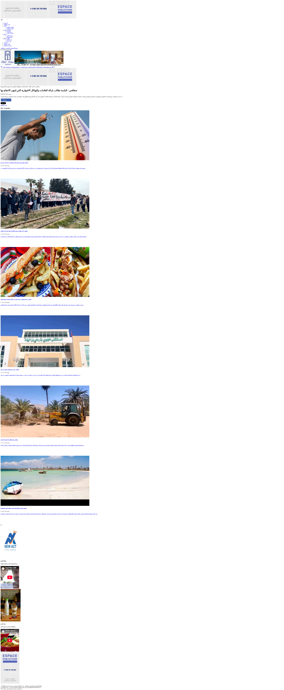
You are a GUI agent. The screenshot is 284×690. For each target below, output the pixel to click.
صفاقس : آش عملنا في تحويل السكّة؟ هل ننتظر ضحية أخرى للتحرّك (14, 231)
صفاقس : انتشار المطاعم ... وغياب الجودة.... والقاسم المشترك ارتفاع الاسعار (16, 299)
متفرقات (9, 31)
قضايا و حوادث (7, 30)
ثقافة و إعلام (7, 38)
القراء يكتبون (7, 44)
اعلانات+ (22, 67)
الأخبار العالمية (10, 27)
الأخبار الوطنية (10, 28)
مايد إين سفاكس (8, 45)
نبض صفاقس (7, 24)
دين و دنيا (9, 41)
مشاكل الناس (10, 33)
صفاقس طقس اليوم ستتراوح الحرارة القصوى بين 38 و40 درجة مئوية (14, 162)
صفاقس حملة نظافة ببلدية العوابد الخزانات (9, 439)
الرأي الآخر (9, 40)
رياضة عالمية (10, 35)
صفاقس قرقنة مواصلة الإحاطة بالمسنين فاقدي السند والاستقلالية (14, 508)
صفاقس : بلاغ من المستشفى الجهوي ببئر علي (10, 369)
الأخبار (5, 25)
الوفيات (5, 42)
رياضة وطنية (10, 37)
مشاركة (4, 100)
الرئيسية (6, 23)
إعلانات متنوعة (28, 67)
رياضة (5, 34)
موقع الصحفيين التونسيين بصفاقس (9, 48)
